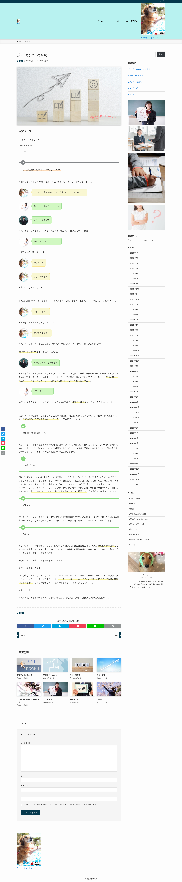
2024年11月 (134, 356)
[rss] (160, 1)
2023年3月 (134, 454)
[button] (25, 626)
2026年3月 (134, 274)
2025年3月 (134, 335)
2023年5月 (134, 443)
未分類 (132, 545)
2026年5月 (134, 263)
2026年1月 (134, 284)
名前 (23, 776)
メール (24, 786)
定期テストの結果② (135, 76)
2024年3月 (134, 392)
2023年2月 (134, 459)
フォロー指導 (135, 498)
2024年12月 (135, 351)
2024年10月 (135, 361)
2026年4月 (134, 268)
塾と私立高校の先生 (138, 514)
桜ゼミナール (26, 145)
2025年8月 (134, 310)
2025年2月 (134, 340)
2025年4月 (134, 330)
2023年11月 (134, 412)
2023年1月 (134, 464)
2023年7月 (134, 433)
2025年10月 (135, 299)
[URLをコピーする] (112, 626)
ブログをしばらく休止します (139, 69)
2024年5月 (134, 382)
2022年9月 (134, 484)
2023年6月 (134, 438)
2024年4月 (134, 387)
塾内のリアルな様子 (138, 524)
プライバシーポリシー (29, 140)
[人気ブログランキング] (153, 35)
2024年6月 (134, 376)
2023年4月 (134, 448)
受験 (21, 61)
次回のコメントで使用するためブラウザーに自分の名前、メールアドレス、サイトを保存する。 (60, 804)
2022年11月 (134, 474)
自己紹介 (24, 151)
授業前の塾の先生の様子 (139, 540)
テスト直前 (132, 95)
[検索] (163, 1)
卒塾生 (132, 504)
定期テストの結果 (135, 82)
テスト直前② (133, 88)
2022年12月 (135, 469)
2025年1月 (134, 346)
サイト (23, 795)
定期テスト (134, 534)
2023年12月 (135, 407)
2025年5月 (134, 325)
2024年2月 (134, 397)
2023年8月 (134, 428)
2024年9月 (134, 366)
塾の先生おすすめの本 (139, 519)
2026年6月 (134, 258)
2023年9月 (134, 423)
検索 (161, 54)
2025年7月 (134, 315)
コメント (25, 743)
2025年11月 (134, 294)
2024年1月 (134, 402)
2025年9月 (134, 304)
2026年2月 (134, 279)
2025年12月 (135, 289)
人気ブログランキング (149, 38)
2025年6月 (134, 320)
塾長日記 (133, 529)
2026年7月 (134, 253)
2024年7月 (134, 371)
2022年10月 (135, 479)
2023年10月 (135, 417)
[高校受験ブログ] (18, 21)
